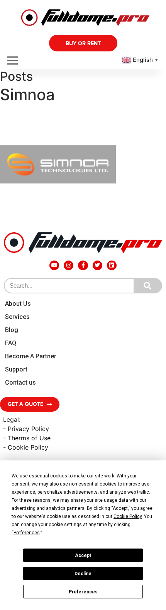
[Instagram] (68, 265)
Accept (83, 555)
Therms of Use (29, 438)
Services (17, 316)
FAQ (10, 343)
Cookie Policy (28, 447)
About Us (18, 303)
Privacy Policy (28, 429)
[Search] (147, 286)
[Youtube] (54, 265)
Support (16, 369)
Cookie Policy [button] (127, 516)
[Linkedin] (112, 265)
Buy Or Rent (83, 43)
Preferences (83, 592)
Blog (11, 330)
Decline (83, 573)
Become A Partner (30, 356)
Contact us (20, 382)
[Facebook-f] (83, 265)
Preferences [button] (27, 532)
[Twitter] (97, 265)
